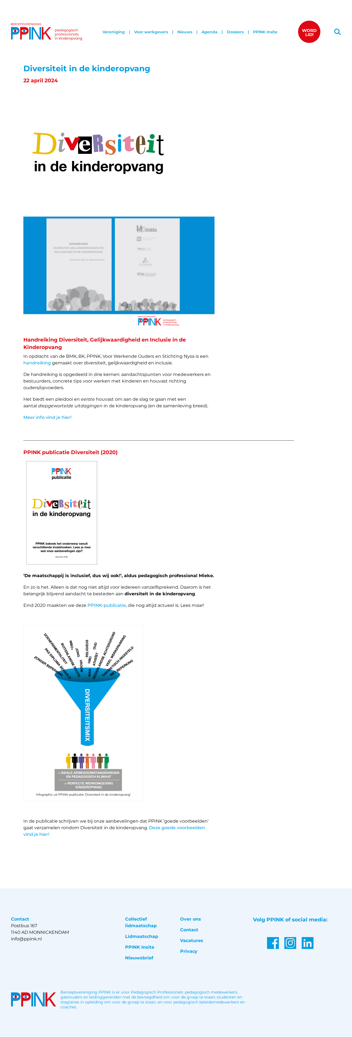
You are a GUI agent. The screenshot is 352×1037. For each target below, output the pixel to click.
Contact (189, 929)
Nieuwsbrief (139, 957)
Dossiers (235, 31)
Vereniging (114, 31)
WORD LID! (309, 32)
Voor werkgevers (151, 31)
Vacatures (191, 940)
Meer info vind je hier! (47, 417)
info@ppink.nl (26, 939)
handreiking (37, 362)
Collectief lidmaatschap (141, 922)
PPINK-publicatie (106, 605)
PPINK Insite (265, 31)
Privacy (188, 951)
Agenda (210, 31)
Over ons (190, 919)
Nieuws (184, 31)
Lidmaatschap (141, 936)
